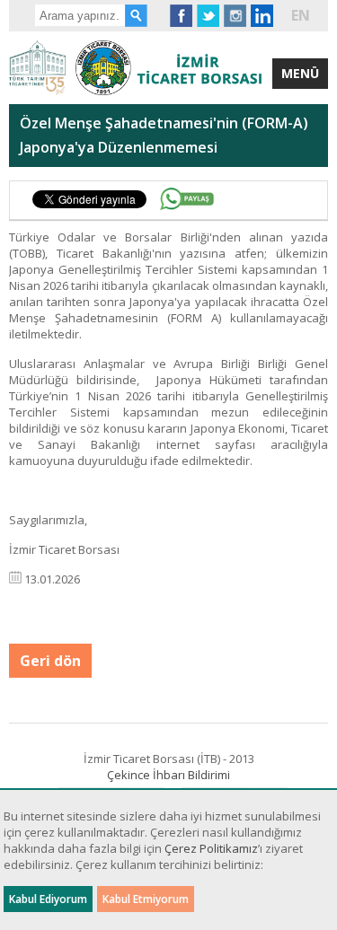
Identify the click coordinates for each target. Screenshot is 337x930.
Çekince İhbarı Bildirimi (168, 775)
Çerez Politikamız (211, 848)
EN (300, 15)
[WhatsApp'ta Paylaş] (187, 199)
